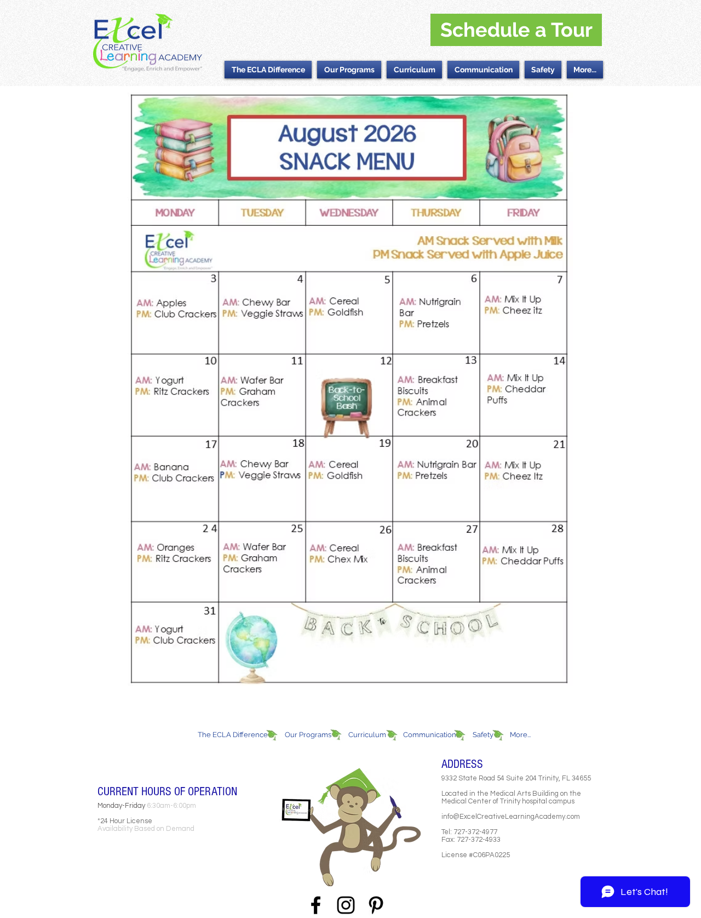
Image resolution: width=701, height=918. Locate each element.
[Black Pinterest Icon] (376, 905)
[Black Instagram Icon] (346, 905)
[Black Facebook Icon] (315, 905)
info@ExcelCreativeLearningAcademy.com (510, 816)
